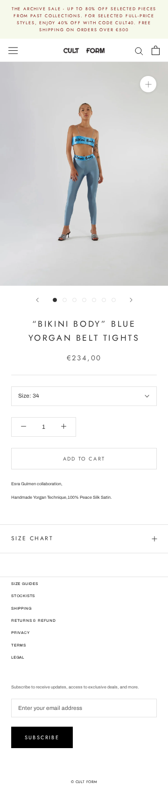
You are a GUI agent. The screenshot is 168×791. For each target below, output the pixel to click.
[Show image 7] (114, 300)
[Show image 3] (74, 300)
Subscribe (42, 737)
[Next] (131, 300)
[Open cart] (156, 50)
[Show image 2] (65, 300)
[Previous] (37, 300)
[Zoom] (148, 84)
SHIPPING (21, 608)
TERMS (18, 645)
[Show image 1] (55, 300)
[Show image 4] (84, 300)
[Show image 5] (94, 300)
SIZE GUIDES (24, 584)
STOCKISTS (23, 596)
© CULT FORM (84, 781)
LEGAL (17, 657)
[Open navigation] (13, 50)
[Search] (139, 51)
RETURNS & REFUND (33, 621)
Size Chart (32, 538)
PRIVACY (20, 633)
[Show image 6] (104, 300)
